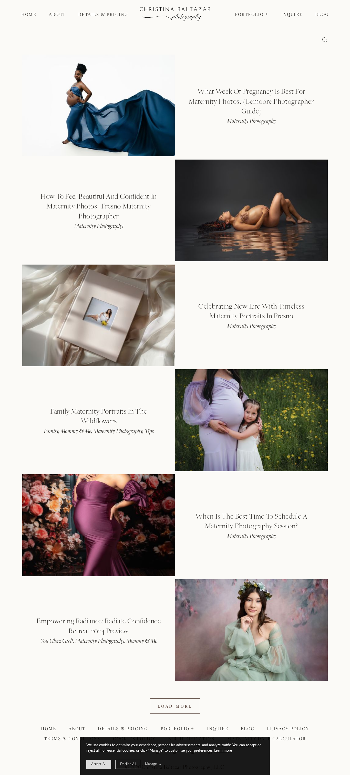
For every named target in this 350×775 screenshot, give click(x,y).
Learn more (223, 750)
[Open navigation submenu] (267, 14)
